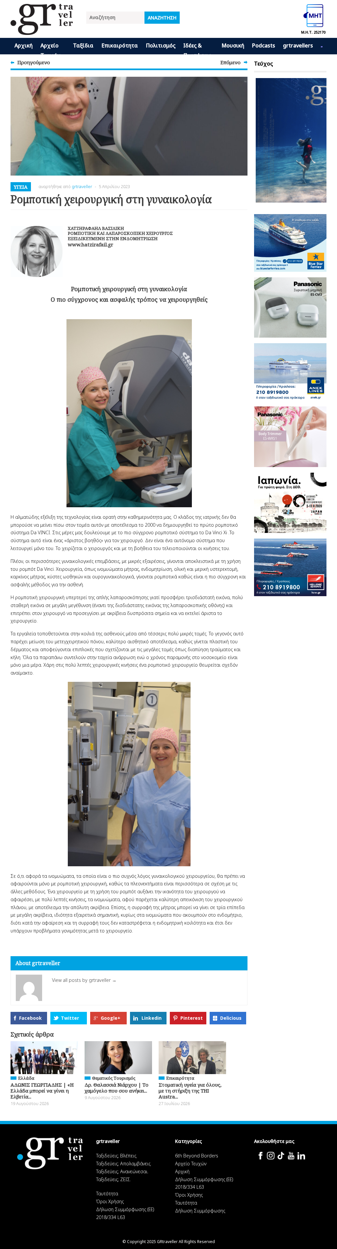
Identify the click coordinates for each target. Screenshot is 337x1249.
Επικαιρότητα (119, 45)
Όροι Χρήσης (110, 1201)
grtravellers (298, 45)
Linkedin (152, 1018)
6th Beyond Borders (196, 1155)
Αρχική (23, 45)
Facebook (30, 1018)
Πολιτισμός (160, 45)
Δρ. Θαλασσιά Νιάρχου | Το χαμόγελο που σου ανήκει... (116, 1087)
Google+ (110, 1018)
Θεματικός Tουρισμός (113, 1078)
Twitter (70, 1018)
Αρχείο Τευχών (50, 48)
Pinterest (191, 1018)
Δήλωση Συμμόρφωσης (200, 1210)
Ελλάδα (26, 1078)
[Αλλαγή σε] (321, 46)
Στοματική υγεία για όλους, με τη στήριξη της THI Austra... (190, 1090)
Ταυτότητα (107, 1193)
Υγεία (21, 186)
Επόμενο (230, 62)
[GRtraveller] (42, 31)
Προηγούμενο (33, 62)
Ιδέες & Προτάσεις (197, 48)
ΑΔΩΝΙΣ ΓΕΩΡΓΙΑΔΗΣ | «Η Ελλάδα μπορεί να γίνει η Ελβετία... (42, 1090)
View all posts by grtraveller (84, 980)
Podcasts (263, 45)
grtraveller (82, 186)
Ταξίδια (83, 45)
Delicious (231, 1018)
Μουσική (232, 45)
